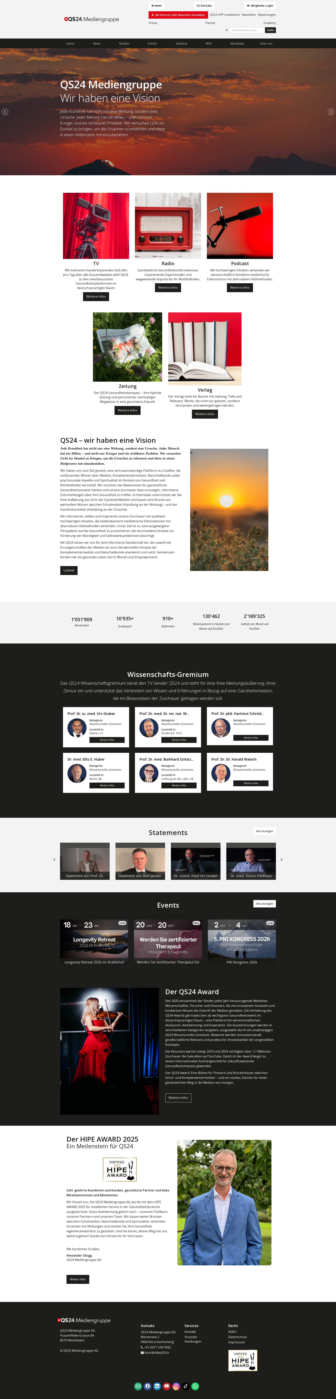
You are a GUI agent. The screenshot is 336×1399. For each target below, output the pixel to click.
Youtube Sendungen (193, 1339)
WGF (209, 43)
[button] (5, 112)
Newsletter (249, 15)
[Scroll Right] (282, 862)
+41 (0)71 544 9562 (157, 1347)
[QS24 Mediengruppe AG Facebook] (147, 1386)
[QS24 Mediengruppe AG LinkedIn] (157, 1386)
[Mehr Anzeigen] (85, 861)
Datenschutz (237, 1337)
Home (70, 43)
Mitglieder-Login (261, 5)
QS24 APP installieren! (225, 15)
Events (152, 43)
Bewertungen (267, 15)
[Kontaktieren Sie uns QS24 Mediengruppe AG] (138, 1386)
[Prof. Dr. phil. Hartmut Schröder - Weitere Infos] (220, 727)
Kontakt (206, 5)
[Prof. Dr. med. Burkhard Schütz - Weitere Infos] (148, 773)
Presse (153, 23)
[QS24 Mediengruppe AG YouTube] (167, 1386)
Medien (124, 43)
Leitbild (69, 570)
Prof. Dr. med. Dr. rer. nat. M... (164, 714)
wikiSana (181, 43)
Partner (210, 23)
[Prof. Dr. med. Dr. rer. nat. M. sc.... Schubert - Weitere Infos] (148, 727)
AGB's (232, 1332)
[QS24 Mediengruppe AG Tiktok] (186, 1386)
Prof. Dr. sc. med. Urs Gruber (91, 714)
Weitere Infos (96, 296)
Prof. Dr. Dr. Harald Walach (233, 759)
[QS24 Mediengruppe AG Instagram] (176, 1386)
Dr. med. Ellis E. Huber (86, 759)
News (158, 5)
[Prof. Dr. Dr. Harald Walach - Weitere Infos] (220, 773)
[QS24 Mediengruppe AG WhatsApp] (195, 1386)
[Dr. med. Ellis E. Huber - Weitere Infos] (77, 773)
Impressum (236, 1342)
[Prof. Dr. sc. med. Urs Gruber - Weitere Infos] (77, 727)
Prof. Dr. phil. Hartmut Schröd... (237, 714)
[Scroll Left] (54, 862)
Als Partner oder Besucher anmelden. (180, 15)
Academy (269, 23)
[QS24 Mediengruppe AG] (92, 19)
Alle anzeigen (264, 831)
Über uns (266, 43)
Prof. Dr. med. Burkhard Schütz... (166, 759)
